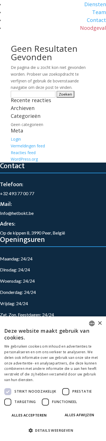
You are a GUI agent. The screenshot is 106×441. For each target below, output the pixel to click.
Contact (96, 20)
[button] (53, 431)
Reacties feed (23, 152)
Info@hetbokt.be (17, 213)
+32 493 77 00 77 (17, 193)
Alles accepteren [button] (29, 415)
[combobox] (92, 323)
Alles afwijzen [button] (79, 415)
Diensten (95, 4)
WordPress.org (24, 159)
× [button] (100, 323)
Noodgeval (93, 27)
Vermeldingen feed (28, 145)
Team (99, 12)
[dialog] (53, 378)
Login (16, 139)
